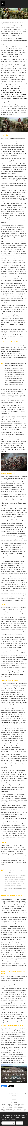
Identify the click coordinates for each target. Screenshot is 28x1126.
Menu (25, 4)
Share (4, 1086)
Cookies (14, 1099)
